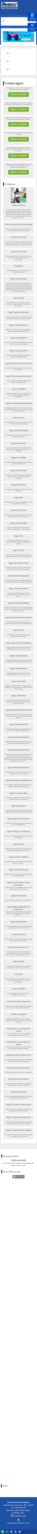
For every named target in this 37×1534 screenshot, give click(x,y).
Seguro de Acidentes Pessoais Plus (19, 403)
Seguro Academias (18, 806)
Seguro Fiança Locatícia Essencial (18, 376)
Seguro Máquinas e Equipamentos (18, 780)
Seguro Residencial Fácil (18, 724)
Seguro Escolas (18, 844)
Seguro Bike (18, 497)
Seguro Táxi (18, 536)
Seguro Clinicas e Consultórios (18, 831)
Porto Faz (18, 974)
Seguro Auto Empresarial (18, 430)
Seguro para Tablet (18, 681)
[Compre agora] (19, 1531)
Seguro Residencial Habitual (18, 737)
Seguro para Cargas (18, 1092)
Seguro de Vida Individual (18, 589)
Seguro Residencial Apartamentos (19, 710)
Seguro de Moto (18, 205)
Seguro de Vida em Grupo (18, 563)
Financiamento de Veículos (18, 1079)
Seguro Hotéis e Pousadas (18, 870)
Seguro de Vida (18, 550)
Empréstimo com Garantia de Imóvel (18, 1030)
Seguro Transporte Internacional (18, 1105)
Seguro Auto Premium (18, 470)
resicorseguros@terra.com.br (18, 1523)
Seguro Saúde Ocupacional (18, 312)
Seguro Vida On (18, 630)
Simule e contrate (32, 18)
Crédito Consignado (18, 1014)
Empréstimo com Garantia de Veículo (18, 1043)
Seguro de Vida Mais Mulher (18, 603)
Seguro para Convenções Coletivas (18, 617)
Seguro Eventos (19, 418)
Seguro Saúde (18, 298)
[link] (18, 1176)
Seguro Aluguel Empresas (18, 325)
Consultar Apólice (32, 29)
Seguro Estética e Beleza (18, 857)
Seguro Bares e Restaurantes (19, 819)
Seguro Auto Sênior (18, 485)
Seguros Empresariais (18, 922)
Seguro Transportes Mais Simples (18, 1130)
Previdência (18, 266)
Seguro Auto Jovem (18, 443)
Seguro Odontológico (18, 279)
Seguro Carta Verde (18, 510)
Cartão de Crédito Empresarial (18, 1001)
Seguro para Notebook (18, 668)
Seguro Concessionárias (18, 793)
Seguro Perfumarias (18, 896)
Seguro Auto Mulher (18, 458)
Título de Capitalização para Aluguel (18, 224)
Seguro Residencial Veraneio (18, 767)
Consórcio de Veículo (19, 252)
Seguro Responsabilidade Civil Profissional (18, 908)
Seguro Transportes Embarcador (18, 1117)
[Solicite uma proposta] (15, 1531)
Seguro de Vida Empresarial (18, 576)
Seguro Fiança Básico (18, 338)
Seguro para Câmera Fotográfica (18, 643)
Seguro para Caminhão (18, 523)
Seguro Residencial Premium (18, 750)
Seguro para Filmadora (18, 656)
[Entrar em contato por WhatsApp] (2, 1531)
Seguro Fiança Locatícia (18, 351)
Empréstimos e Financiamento (18, 1068)
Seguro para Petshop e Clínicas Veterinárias (18, 883)
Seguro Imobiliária (18, 389)
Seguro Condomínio (18, 696)
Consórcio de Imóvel (18, 237)
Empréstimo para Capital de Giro (18, 1055)
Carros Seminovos (18, 934)
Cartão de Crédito (18, 989)
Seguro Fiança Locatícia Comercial (18, 363)
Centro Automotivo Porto (18, 947)
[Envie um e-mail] (11, 1531)
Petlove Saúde (18, 962)
